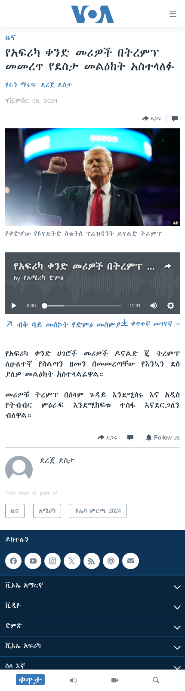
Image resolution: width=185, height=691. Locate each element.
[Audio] (73, 680)
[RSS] (91, 561)
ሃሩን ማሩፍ (20, 85)
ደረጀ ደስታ (56, 85)
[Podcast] (111, 561)
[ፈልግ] (156, 680)
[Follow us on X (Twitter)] (72, 561)
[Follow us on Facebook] (13, 561)
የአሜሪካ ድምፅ (43, 278)
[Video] (115, 680)
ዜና (10, 37)
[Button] (152, 118)
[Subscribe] (130, 561)
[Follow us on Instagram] (52, 561)
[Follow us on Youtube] (33, 561)
